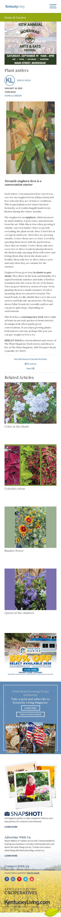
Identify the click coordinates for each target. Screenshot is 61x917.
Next (29, 368)
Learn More (11, 827)
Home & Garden (13, 95)
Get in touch (33, 873)
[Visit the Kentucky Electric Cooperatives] (21, 891)
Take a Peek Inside (30, 714)
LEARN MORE (11, 856)
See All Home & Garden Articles (30, 359)
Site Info (27, 907)
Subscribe (31, 708)
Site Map (36, 907)
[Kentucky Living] (15, 6)
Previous (31, 363)
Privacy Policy (17, 907)
